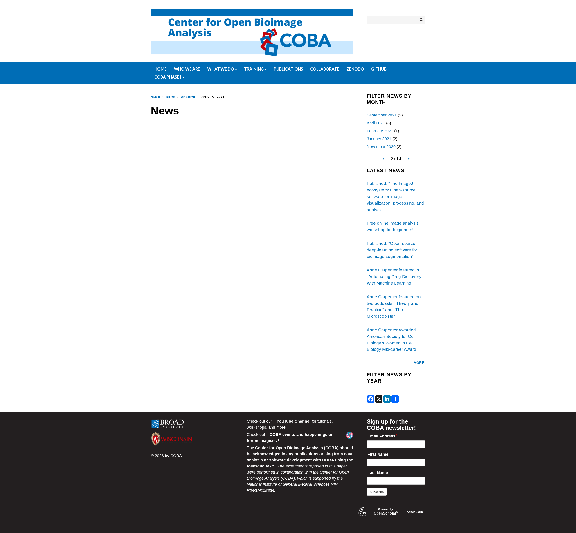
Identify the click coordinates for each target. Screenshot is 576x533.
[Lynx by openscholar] (366, 512)
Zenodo (355, 68)
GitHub (379, 68)
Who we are (187, 68)
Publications (288, 68)
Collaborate (324, 68)
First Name (377, 454)
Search (420, 20)
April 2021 (376, 123)
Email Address (381, 436)
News (170, 96)
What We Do (221, 68)
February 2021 (380, 131)
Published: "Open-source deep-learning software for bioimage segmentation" (392, 250)
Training (254, 68)
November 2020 (381, 146)
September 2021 (382, 115)
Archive (188, 96)
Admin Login (415, 512)
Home (160, 68)
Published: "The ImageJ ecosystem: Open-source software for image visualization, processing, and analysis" (395, 196)
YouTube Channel (293, 421)
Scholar (385, 511)
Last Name (377, 472)
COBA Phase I (168, 77)
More (419, 363)
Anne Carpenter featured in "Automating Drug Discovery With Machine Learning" (394, 276)
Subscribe (377, 492)
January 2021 (379, 139)
